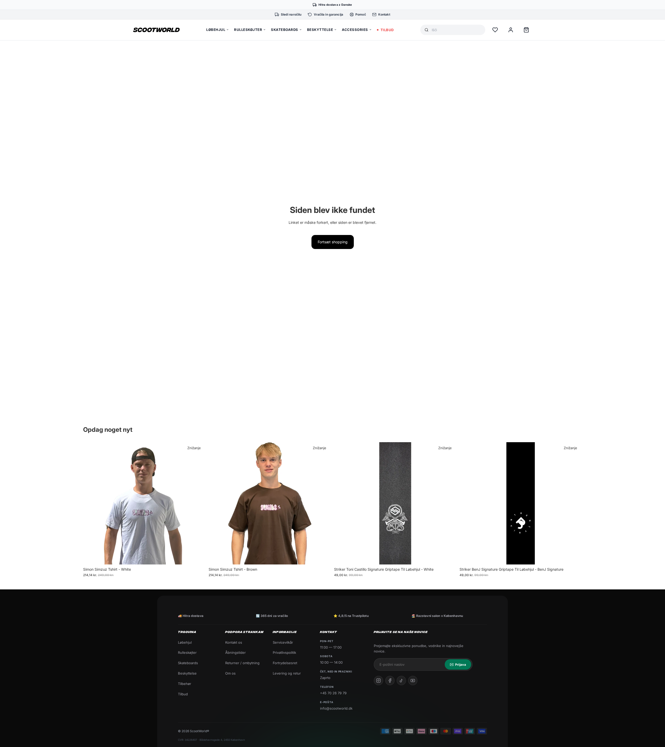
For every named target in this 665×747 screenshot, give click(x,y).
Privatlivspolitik (284, 652)
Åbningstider (235, 652)
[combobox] (456, 30)
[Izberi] (197, 556)
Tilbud (183, 694)
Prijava (460, 665)
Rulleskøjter (187, 652)
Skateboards (188, 663)
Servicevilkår (283, 642)
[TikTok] (401, 680)
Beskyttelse (187, 673)
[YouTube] (412, 680)
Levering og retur (287, 673)
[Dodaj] (448, 556)
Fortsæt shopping (333, 242)
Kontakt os (233, 642)
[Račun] (510, 30)
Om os (230, 673)
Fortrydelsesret (285, 663)
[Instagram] (378, 680)
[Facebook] (390, 680)
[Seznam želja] (495, 30)
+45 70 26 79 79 (333, 693)
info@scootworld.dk (336, 708)
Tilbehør (184, 684)
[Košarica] (526, 30)
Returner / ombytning (242, 663)
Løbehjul (185, 642)
